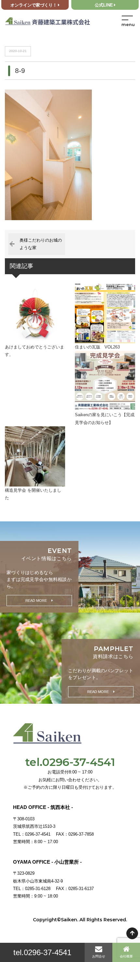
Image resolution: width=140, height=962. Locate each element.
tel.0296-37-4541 (42, 952)
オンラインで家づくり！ (33, 5)
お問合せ (98, 956)
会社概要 (126, 956)
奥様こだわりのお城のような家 (41, 244)
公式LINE (104, 5)
